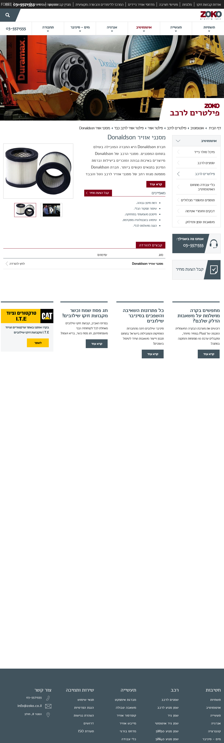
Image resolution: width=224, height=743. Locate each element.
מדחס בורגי (128, 731)
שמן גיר (173, 715)
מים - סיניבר (211, 739)
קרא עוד (156, 184)
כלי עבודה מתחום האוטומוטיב (202, 187)
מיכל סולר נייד (204, 151)
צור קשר (22, 4)
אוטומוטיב (197, 128)
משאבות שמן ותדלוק (200, 221)
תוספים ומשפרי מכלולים (198, 200)
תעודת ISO (86, 731)
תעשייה (215, 715)
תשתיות (215, 699)
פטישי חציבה (168, 4)
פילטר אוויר (155, 128)
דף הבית (215, 128)
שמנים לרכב (206, 162)
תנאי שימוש (85, 699)
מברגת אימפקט (125, 699)
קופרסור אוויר (126, 715)
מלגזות (187, 4)
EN (7, 5)
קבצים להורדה (150, 245)
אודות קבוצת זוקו (208, 4)
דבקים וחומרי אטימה (200, 211)
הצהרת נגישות (84, 715)
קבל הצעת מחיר (99, 192)
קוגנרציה (214, 731)
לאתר (37, 342)
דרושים (38, 4)
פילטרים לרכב (176, 128)
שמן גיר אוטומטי (166, 723)
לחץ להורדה (16, 263)
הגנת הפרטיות (84, 707)
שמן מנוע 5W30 (167, 731)
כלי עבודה (128, 739)
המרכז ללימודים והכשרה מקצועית (99, 4)
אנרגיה (216, 723)
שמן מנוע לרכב (167, 707)
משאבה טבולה (126, 707)
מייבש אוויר (127, 723)
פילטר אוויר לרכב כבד (129, 128)
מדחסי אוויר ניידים (141, 4)
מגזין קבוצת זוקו (59, 4)
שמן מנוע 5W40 (167, 739)
